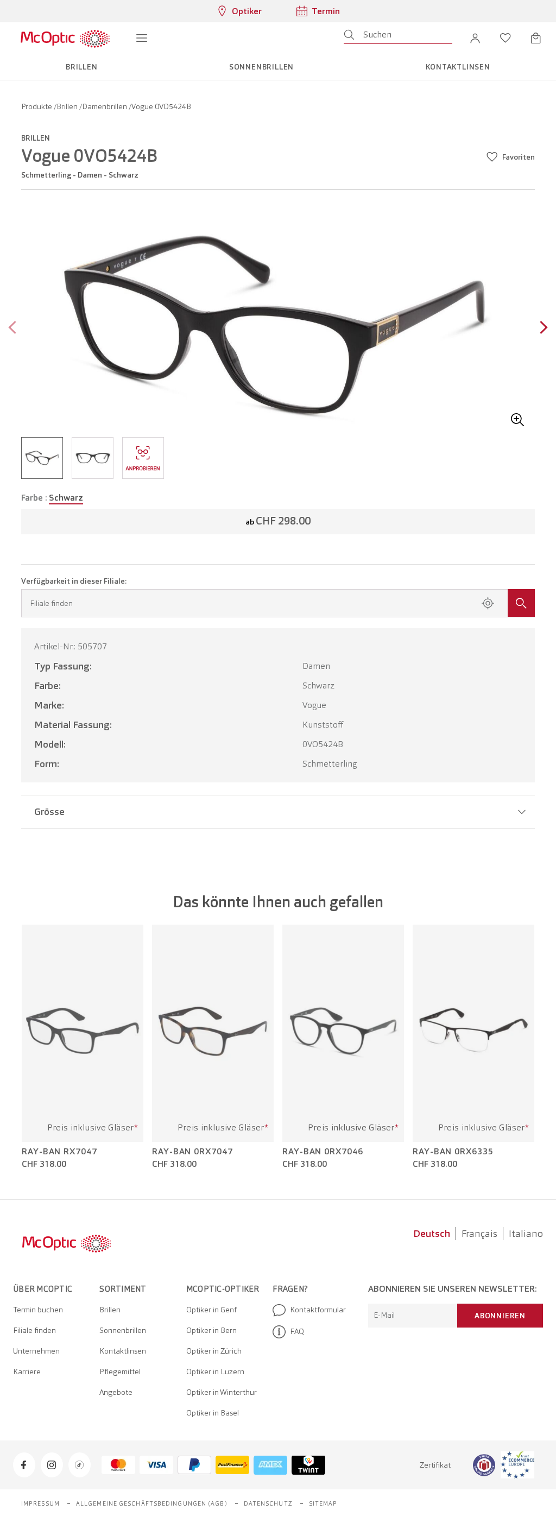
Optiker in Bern (211, 1330)
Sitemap (323, 1503)
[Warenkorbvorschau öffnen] (536, 38)
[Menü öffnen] (142, 38)
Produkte (37, 106)
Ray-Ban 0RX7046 (322, 1151)
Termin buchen (38, 1310)
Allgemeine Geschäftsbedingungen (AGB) (152, 1503)
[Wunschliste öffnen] (505, 38)
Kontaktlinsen (122, 1351)
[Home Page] (65, 38)
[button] (475, 38)
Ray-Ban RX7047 (59, 1151)
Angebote (115, 1392)
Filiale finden (34, 1330)
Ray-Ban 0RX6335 (453, 1151)
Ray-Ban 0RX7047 (192, 1151)
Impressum (40, 1503)
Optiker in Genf (211, 1310)
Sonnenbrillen (122, 1330)
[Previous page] (15, 328)
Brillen (67, 106)
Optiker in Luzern (215, 1371)
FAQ (297, 1331)
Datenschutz (268, 1503)
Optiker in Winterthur (221, 1392)
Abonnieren (500, 1315)
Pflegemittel (120, 1371)
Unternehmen (36, 1351)
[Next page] (541, 328)
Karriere (27, 1371)
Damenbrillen (105, 106)
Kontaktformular (318, 1310)
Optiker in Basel (212, 1413)
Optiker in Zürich (214, 1351)
